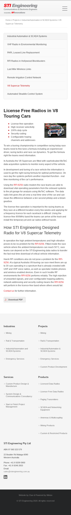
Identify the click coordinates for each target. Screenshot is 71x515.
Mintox (49, 495)
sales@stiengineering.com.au (17, 471)
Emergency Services (15, 359)
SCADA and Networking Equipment (50, 408)
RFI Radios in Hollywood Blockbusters (26, 61)
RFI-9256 (18, 185)
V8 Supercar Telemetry (18, 85)
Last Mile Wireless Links (19, 69)
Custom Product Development (53, 367)
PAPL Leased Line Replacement (23, 52)
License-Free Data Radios (52, 391)
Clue (31, 495)
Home (8, 20)
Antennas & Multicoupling (51, 418)
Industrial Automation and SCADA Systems (17, 350)
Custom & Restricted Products (53, 433)
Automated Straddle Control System (25, 94)
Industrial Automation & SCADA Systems (39, 20)
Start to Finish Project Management (15, 405)
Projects (16, 20)
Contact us (9, 291)
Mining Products (47, 425)
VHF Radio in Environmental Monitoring (27, 44)
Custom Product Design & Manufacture (17, 385)
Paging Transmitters (49, 399)
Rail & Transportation (15, 341)
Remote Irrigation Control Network (24, 77)
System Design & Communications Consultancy (19, 395)
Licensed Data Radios (50, 384)
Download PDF (15, 300)
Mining (8, 333)
